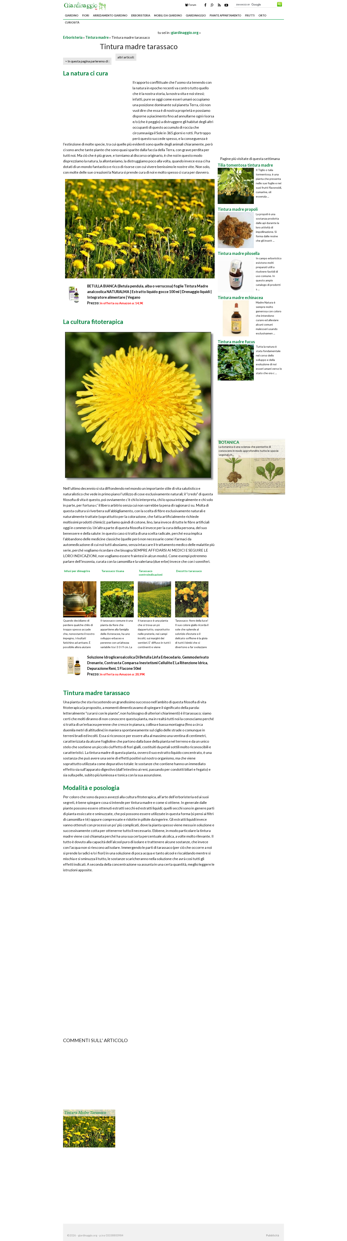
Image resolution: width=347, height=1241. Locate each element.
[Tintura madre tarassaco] (89, 1128)
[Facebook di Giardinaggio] (205, 5)
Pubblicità (272, 1235)
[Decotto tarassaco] (193, 599)
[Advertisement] (110, 32)
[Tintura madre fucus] (237, 362)
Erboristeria (140, 15)
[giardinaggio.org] (86, 5)
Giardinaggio (196, 15)
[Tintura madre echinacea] (237, 318)
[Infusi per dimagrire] (81, 599)
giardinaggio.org (185, 32)
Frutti (250, 15)
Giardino (71, 15)
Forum (192, 4)
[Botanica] (251, 466)
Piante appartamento (225, 15)
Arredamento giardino (110, 15)
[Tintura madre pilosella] (237, 274)
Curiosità (72, 22)
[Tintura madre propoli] (237, 230)
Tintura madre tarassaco (85, 1113)
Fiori (85, 15)
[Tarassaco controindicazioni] (156, 599)
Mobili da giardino (168, 15)
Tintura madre (97, 37)
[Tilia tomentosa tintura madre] (237, 186)
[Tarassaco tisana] (118, 599)
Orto (262, 15)
